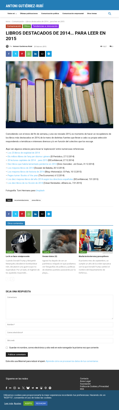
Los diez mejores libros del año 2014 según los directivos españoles (40, 179)
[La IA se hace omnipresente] (23, 241)
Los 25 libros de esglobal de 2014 (24, 152)
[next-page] (12, 279)
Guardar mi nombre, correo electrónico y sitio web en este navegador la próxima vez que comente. (54, 347)
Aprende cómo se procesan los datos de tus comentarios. (72, 361)
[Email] (42, 54)
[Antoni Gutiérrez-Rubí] (8, 46)
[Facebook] (9, 54)
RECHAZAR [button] (41, 403)
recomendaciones (21, 200)
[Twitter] (15, 54)
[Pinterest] (22, 54)
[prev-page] (7, 279)
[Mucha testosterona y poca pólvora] (96, 241)
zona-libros (36, 200)
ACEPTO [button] (28, 403)
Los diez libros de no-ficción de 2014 (25, 183)
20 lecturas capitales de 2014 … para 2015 (27, 160)
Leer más (8, 403)
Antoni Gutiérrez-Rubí (22, 46)
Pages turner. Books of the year (23, 175)
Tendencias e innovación (45, 26)
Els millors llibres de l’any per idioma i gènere (29, 156)
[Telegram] (49, 54)
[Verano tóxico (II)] (59, 241)
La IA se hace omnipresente (18, 256)
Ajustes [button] (17, 403)
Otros (27, 26)
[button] (109, 13)
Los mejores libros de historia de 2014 (26, 171)
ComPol (10, 252)
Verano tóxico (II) (49, 256)
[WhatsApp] (29, 54)
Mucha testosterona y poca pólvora (93, 256)
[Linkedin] (35, 54)
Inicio (8, 21)
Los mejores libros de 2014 (21, 168)
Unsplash (40, 190)
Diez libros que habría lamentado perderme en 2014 (32, 164)
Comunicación (18, 21)
